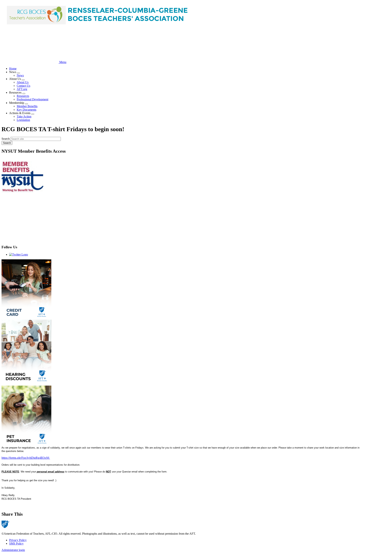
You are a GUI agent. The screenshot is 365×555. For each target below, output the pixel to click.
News (20, 75)
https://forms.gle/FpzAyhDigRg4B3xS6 (26, 457)
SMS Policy (16, 543)
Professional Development (32, 99)
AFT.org (22, 89)
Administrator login (13, 550)
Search (6, 138)
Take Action (24, 116)
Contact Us (23, 85)
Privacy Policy (18, 540)
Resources (23, 96)
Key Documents (26, 109)
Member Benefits (27, 106)
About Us (23, 82)
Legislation (23, 119)
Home (13, 68)
